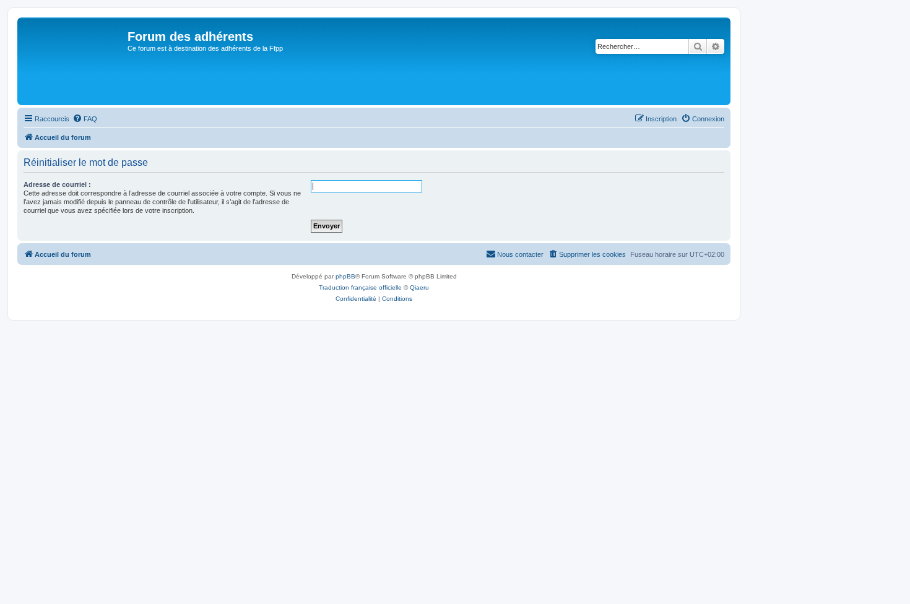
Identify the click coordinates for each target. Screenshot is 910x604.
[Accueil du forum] (74, 61)
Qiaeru (419, 287)
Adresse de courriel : (57, 184)
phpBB (345, 276)
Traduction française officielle (360, 287)
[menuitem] (84, 118)
